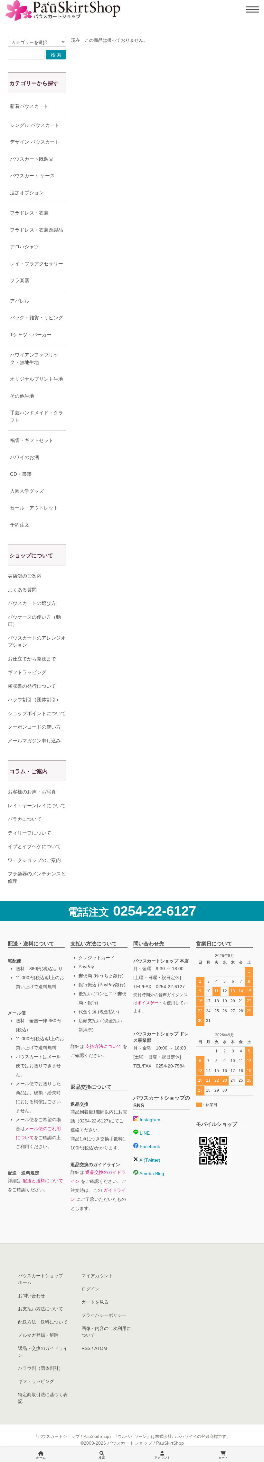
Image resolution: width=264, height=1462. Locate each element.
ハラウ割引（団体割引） (34, 699)
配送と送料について (43, 1180)
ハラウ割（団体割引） (40, 1368)
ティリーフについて (29, 833)
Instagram (149, 1119)
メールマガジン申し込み (34, 740)
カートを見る (94, 1302)
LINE (144, 1133)
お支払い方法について (40, 1308)
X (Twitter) (149, 1160)
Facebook (149, 1146)
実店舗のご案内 (25, 576)
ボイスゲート (150, 1003)
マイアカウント (97, 1275)
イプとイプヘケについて (34, 846)
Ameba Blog (151, 1173)
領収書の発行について (32, 686)
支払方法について (103, 1046)
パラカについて (25, 819)
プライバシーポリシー (104, 1315)
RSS (85, 1348)
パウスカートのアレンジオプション (37, 641)
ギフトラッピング (27, 672)
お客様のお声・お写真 (32, 791)
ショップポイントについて (37, 713)
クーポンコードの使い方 (34, 727)
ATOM (100, 1348)
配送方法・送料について (43, 1322)
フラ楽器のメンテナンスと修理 (37, 877)
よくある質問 (22, 589)
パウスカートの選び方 (32, 603)
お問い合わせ (31, 1295)
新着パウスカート (29, 106)
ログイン (90, 1288)
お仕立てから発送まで (32, 658)
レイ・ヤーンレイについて (37, 805)
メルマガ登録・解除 (38, 1335)
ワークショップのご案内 (34, 860)
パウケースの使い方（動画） (34, 620)
